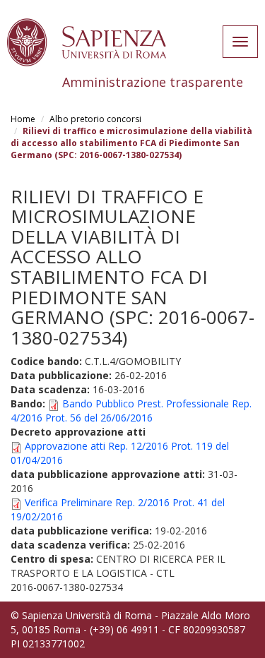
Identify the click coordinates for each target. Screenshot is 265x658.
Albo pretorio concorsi (95, 119)
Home (23, 119)
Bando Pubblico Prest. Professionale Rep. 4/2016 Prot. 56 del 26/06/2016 (131, 410)
